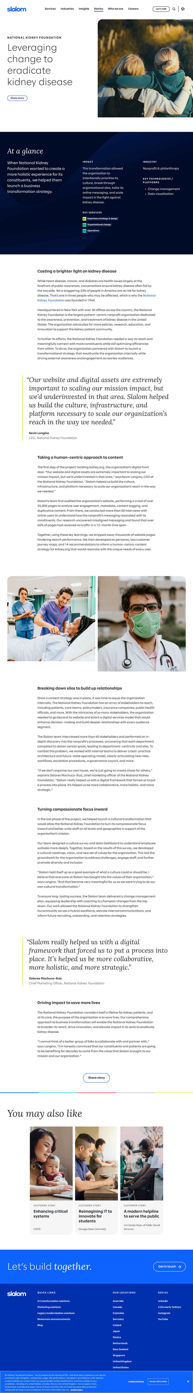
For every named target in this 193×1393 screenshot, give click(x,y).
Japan (116, 1331)
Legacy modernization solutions (56, 1313)
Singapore (119, 1355)
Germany (118, 1319)
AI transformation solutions (53, 1301)
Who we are (115, 9)
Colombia (118, 1313)
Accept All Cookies (158, 1382)
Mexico (117, 1337)
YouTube (163, 1319)
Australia (118, 1301)
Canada (117, 1307)
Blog (40, 1325)
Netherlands (120, 1343)
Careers (133, 9)
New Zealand (120, 1349)
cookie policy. (76, 1390)
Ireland (117, 1325)
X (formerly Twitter (169, 1307)
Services (50, 9)
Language (183, 9)
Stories (98, 9)
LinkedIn (163, 1301)
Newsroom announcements (53, 1319)
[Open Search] (174, 9)
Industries (67, 9)
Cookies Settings (136, 1382)
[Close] (188, 1381)
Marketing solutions (49, 1307)
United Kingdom (122, 1361)
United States (121, 1367)
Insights (84, 9)
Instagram (164, 1313)
